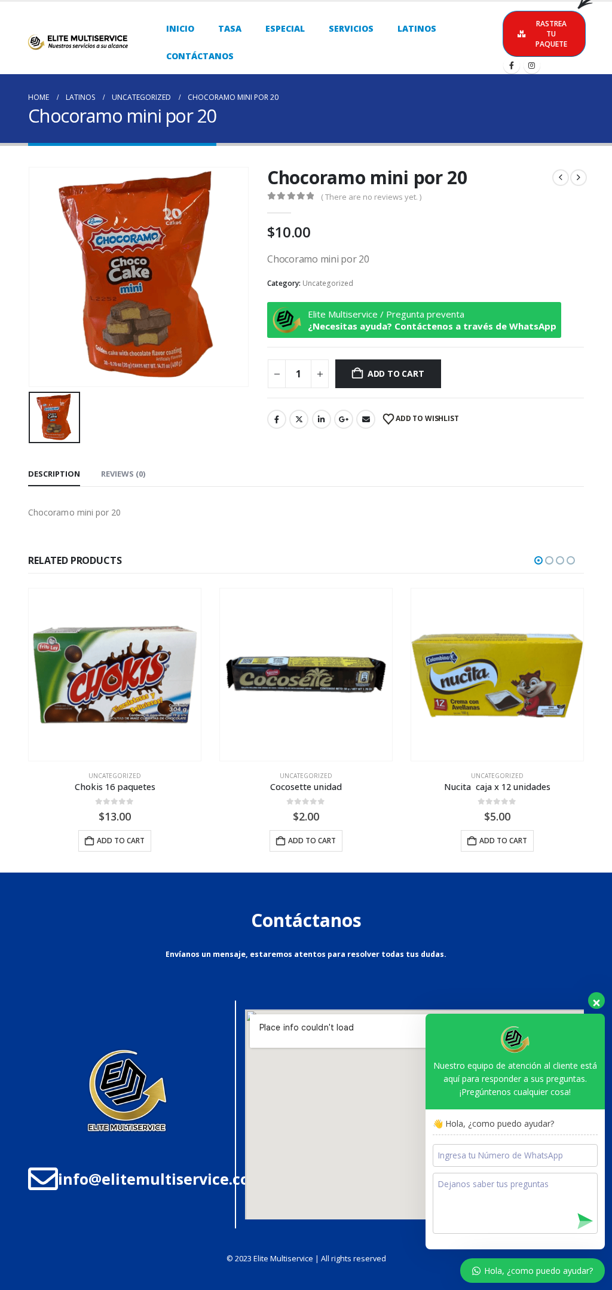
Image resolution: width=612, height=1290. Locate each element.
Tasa (229, 28)
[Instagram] (532, 65)
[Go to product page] (115, 674)
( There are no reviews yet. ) (371, 196)
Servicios (351, 28)
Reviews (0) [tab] (123, 473)
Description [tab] (54, 473)
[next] (578, 177)
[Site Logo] (77, 42)
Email (365, 419)
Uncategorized (327, 283)
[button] (538, 560)
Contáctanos (200, 56)
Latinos (416, 28)
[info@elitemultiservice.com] (43, 1179)
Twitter (298, 419)
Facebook (276, 419)
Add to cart (396, 373)
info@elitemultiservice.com (161, 1179)
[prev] (560, 177)
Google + (343, 419)
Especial (285, 28)
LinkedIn (321, 419)
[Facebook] (511, 65)
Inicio (180, 28)
